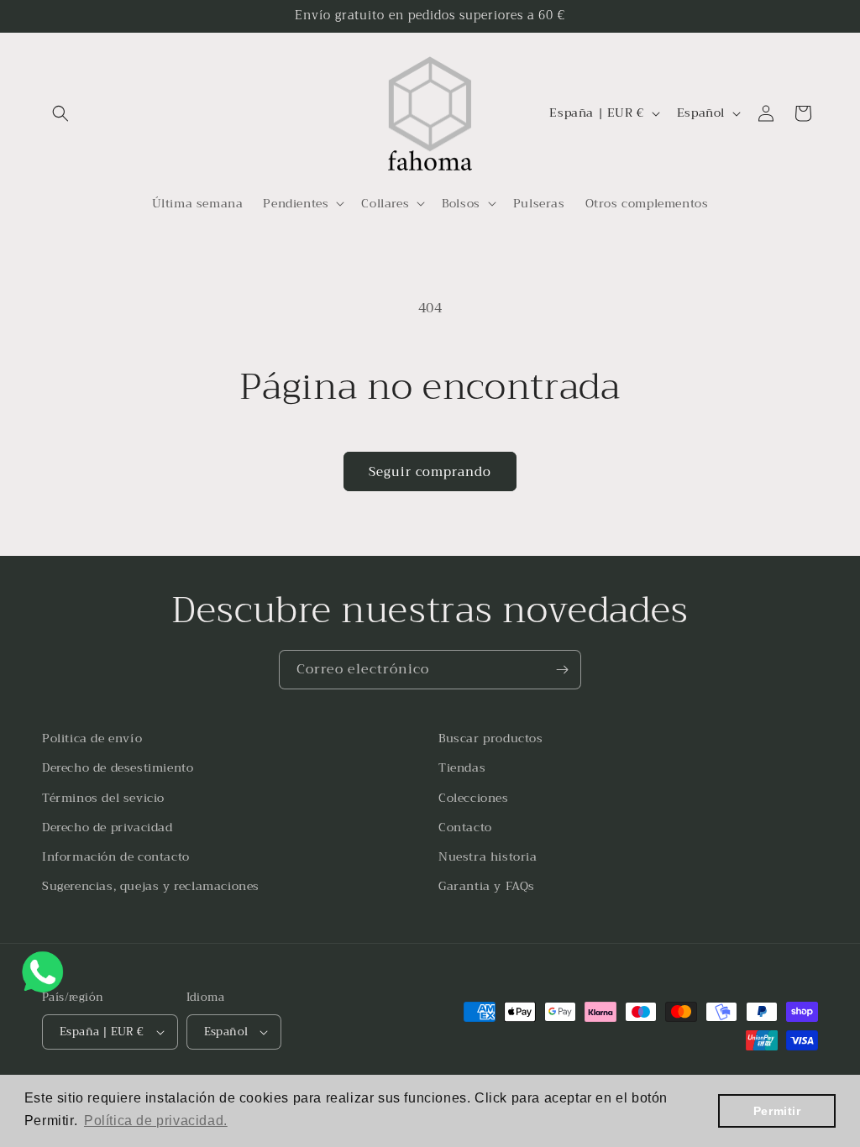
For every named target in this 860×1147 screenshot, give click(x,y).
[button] (60, 113)
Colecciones (473, 798)
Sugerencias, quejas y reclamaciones (151, 886)
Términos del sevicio (103, 798)
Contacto (465, 827)
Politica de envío (92, 738)
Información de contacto (116, 856)
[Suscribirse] (561, 669)
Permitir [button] (777, 1111)
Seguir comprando (430, 472)
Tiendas (461, 767)
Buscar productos (490, 738)
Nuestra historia (488, 856)
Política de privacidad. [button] (156, 1120)
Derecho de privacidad (107, 827)
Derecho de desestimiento (117, 767)
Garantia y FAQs (486, 886)
